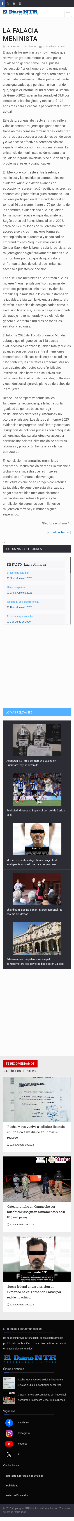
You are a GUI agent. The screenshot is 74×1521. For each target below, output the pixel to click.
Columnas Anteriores (24, 549)
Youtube (22, 1443)
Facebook (23, 1422)
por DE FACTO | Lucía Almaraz (21, 46)
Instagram (24, 1433)
